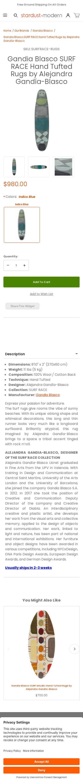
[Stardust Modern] (41, 15)
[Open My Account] (68, 15)
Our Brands (21, 30)
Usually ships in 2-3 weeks (28, 567)
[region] (41, 166)
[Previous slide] (8, 649)
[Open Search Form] (15, 15)
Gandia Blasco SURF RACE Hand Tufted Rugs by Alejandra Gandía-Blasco (41, 39)
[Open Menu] (5, 15)
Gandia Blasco (43, 30)
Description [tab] (15, 354)
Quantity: (10, 256)
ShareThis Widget (22, 306)
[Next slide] (74, 649)
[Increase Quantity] (24, 265)
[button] (14, 166)
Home (7, 30)
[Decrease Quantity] (8, 265)
